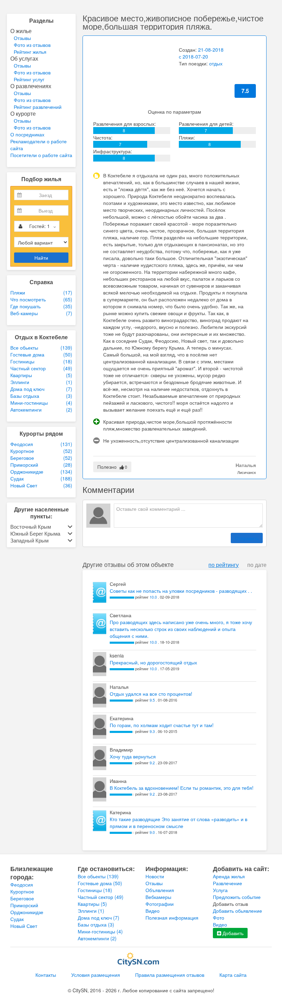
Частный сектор (100, 896)
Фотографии (159, 903)
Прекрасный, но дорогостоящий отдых (153, 662)
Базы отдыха (96, 924)
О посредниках (27, 134)
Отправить (247, 538)
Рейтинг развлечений (38, 106)
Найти (41, 257)
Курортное (22, 891)
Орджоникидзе (26, 912)
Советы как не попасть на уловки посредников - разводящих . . (181, 590)
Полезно (112, 466)
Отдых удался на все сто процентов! (151, 693)
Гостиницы (95, 890)
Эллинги (91, 910)
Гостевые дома (100, 883)
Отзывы (22, 37)
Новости (154, 876)
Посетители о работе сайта (41, 155)
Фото (218, 917)
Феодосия (21, 884)
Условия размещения (95, 974)
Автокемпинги (97, 938)
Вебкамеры (158, 896)
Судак (17, 918)
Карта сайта (233, 974)
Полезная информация (171, 917)
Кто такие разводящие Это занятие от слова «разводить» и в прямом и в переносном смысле (178, 822)
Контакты (45, 974)
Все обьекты (98, 876)
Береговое (22, 898)
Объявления (159, 890)
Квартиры (92, 903)
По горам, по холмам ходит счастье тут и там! (162, 725)
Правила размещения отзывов (169, 974)
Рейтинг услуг (29, 79)
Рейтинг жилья (30, 51)
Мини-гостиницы (100, 931)
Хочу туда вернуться (133, 756)
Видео (152, 910)
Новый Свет (23, 925)
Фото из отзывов (32, 44)
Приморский (24, 905)
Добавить (232, 933)
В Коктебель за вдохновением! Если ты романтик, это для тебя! (181, 787)
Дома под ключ (98, 917)
